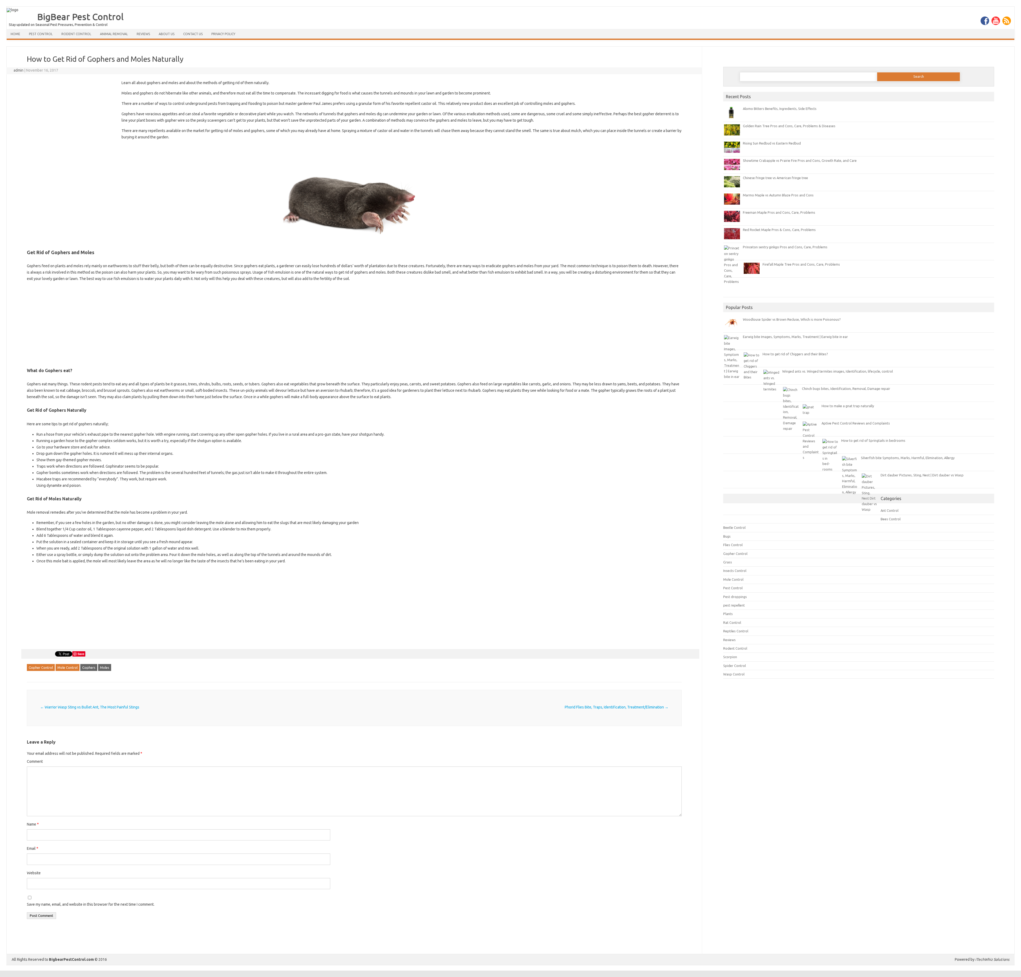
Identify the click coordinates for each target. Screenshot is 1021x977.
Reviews (143, 34)
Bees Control (891, 519)
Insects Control (734, 570)
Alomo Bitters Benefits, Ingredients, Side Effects (780, 108)
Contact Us (193, 34)
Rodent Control (76, 34)
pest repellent (734, 605)
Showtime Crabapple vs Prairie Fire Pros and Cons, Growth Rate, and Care (800, 160)
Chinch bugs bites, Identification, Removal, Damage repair (846, 388)
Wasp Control (733, 674)
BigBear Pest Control (80, 16)
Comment (35, 761)
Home (15, 34)
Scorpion (730, 657)
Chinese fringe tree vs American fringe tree (775, 178)
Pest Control (41, 34)
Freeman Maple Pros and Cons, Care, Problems (779, 212)
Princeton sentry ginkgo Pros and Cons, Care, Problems (785, 247)
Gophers (88, 667)
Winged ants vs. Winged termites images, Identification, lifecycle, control (837, 371)
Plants (728, 614)
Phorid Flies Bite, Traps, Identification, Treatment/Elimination (616, 707)
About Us (166, 34)
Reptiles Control (735, 631)
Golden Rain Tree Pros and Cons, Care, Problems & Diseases (789, 126)
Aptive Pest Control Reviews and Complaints (856, 423)
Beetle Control (734, 527)
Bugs (727, 536)
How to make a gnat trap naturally (848, 406)
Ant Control (889, 510)
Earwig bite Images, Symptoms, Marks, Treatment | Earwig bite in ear (795, 337)
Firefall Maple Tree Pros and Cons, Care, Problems (801, 264)
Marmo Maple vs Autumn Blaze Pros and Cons (778, 195)
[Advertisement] (71, 118)
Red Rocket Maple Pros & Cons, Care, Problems (779, 230)
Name (33, 824)
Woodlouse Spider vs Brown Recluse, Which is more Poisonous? (792, 319)
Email (32, 848)
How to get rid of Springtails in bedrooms (873, 440)
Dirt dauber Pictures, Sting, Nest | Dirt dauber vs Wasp (922, 475)
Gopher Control (41, 667)
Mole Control (67, 667)
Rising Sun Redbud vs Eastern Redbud (772, 143)
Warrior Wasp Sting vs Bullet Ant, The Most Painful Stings (89, 707)
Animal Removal (114, 34)
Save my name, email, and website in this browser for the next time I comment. (90, 904)
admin (18, 70)
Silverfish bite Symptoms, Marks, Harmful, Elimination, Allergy (908, 458)
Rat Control (732, 622)
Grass (727, 562)
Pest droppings (735, 597)
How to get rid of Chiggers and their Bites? (795, 354)
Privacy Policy (223, 34)
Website (34, 873)
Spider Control (734, 665)
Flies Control (733, 545)
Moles (104, 667)
